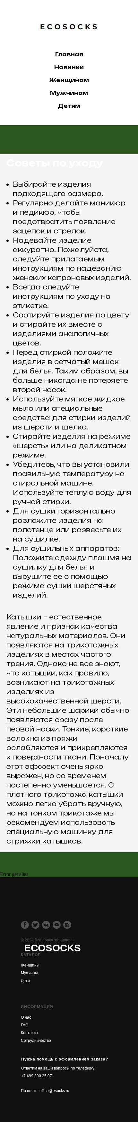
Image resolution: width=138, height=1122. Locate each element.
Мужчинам (69, 93)
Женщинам (69, 80)
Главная (69, 54)
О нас (26, 1017)
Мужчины (29, 973)
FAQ (24, 1025)
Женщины (30, 965)
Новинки (69, 67)
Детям (69, 106)
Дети (25, 980)
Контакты (29, 1033)
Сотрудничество (36, 1040)
